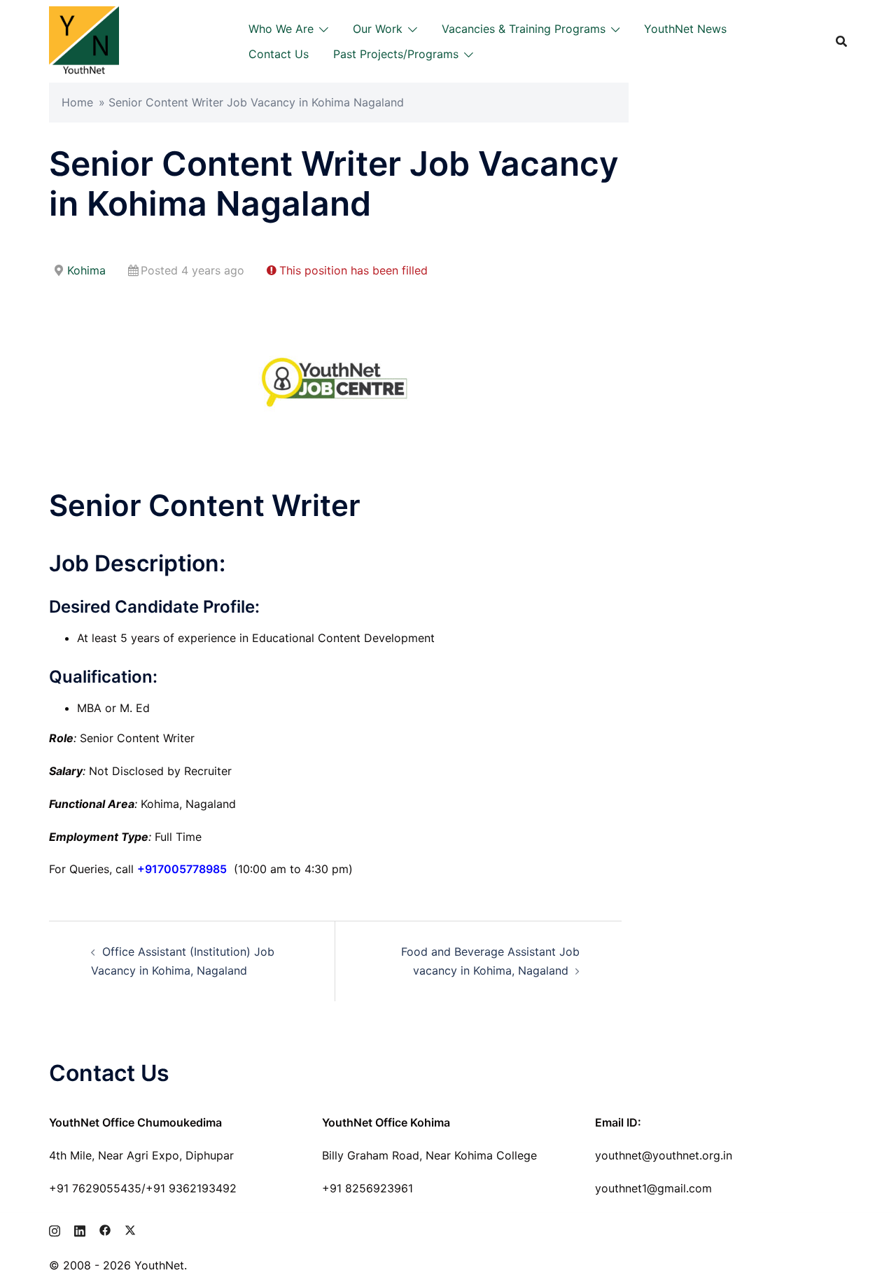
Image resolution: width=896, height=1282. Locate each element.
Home (77, 102)
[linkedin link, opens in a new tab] (79, 1229)
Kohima (86, 270)
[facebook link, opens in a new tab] (105, 1229)
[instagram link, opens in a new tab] (54, 1229)
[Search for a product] (841, 41)
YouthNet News (685, 29)
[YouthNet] (84, 40)
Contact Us (278, 54)
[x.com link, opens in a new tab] (130, 1229)
